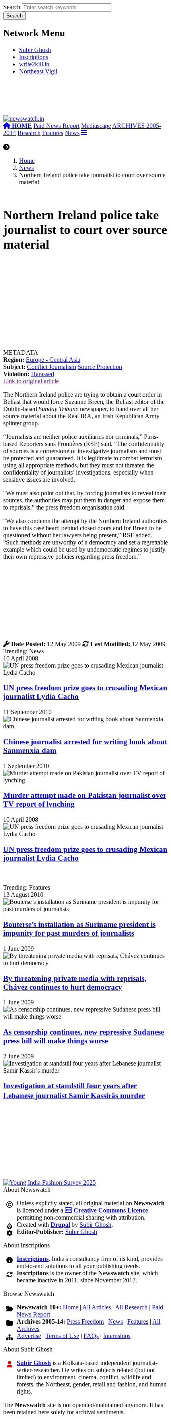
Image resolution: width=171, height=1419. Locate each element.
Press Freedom (85, 1321)
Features (52, 132)
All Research (131, 1307)
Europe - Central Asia (53, 359)
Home (27, 160)
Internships (116, 1335)
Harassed (42, 374)
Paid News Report (56, 125)
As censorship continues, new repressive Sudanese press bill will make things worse (83, 1036)
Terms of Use (62, 1335)
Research (29, 132)
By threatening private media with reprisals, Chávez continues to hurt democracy (74, 982)
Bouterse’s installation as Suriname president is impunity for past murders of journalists (79, 928)
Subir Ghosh (35, 49)
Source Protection (100, 366)
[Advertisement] (85, 98)
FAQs (91, 1335)
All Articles (96, 1307)
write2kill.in (34, 64)
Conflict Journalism (51, 366)
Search (11, 7)
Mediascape (96, 125)
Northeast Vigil (38, 71)
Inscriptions (33, 57)
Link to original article (31, 381)
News (72, 132)
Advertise (29, 1335)
